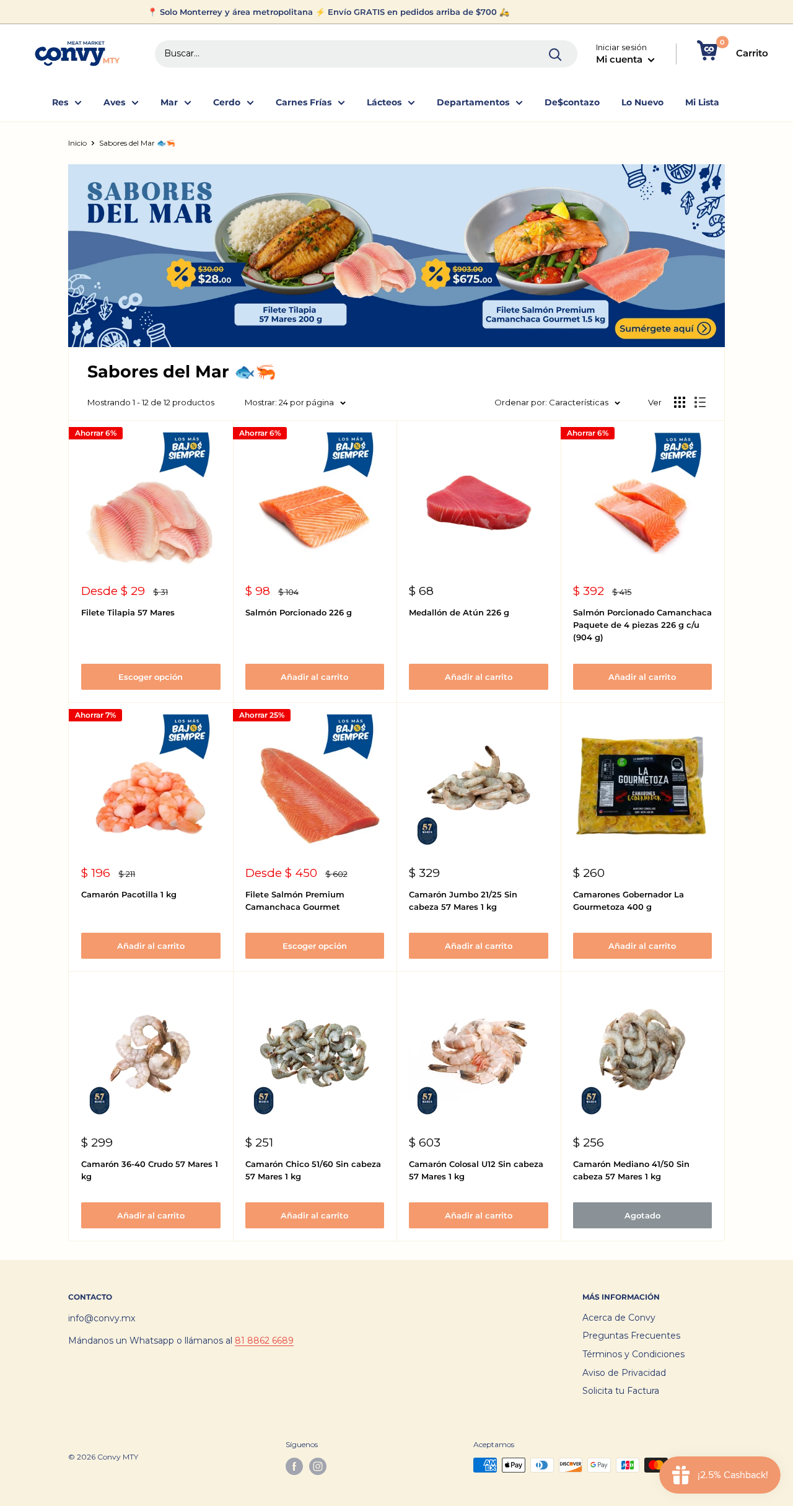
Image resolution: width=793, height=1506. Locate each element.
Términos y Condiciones (633, 1354)
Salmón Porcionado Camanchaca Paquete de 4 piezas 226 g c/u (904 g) (642, 624)
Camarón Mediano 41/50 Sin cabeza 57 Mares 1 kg (631, 1170)
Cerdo (226, 102)
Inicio (77, 143)
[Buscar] (555, 54)
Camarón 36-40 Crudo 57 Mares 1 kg (149, 1170)
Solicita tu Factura (620, 1390)
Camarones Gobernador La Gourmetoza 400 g (628, 900)
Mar (169, 102)
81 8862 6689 (264, 1340)
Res (60, 102)
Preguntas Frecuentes (631, 1335)
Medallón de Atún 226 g (459, 612)
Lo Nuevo (642, 102)
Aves (114, 102)
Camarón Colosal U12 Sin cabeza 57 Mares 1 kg (476, 1170)
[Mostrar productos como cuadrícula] (679, 402)
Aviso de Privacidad (624, 1372)
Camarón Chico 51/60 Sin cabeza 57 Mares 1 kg (313, 1170)
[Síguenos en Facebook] (294, 1466)
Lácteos (384, 102)
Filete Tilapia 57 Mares (128, 612)
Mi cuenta (620, 59)
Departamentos (473, 102)
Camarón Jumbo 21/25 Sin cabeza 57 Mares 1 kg (463, 900)
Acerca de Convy (618, 1317)
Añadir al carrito (314, 677)
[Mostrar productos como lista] (700, 402)
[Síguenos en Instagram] (317, 1466)
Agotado (642, 1215)
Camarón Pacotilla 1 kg (129, 894)
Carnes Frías (303, 102)
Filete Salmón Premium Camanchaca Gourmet (294, 900)
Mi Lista (702, 102)
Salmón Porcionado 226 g (298, 612)
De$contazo (572, 102)
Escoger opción (150, 677)
